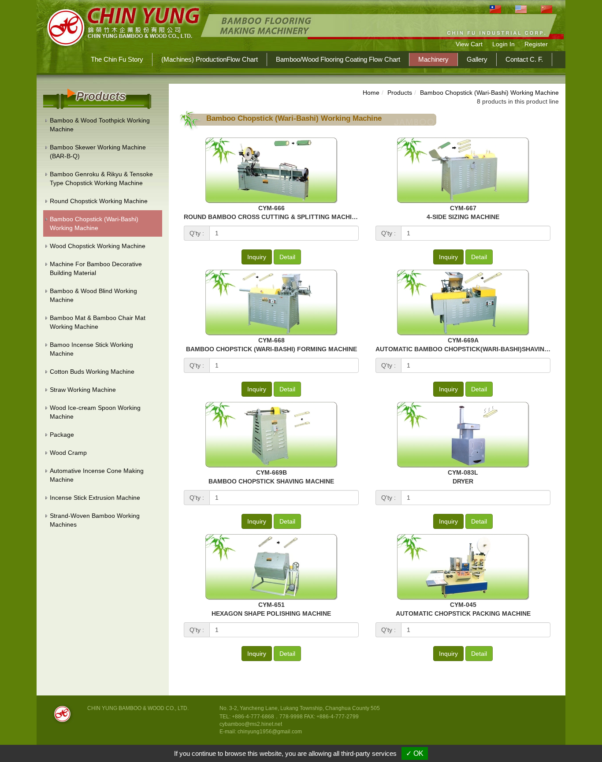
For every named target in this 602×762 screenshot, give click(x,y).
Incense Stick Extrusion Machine (95, 497)
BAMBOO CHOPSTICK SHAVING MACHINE (271, 481)
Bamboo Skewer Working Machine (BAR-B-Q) (98, 152)
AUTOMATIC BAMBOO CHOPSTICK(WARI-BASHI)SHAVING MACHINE (477, 349)
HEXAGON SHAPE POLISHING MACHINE (271, 613)
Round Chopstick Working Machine (99, 200)
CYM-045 (463, 604)
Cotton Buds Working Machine (92, 371)
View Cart (469, 44)
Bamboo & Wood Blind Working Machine (93, 295)
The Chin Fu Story (117, 59)
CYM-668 (271, 340)
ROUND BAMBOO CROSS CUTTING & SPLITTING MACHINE (272, 216)
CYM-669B (271, 472)
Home (371, 92)
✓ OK (415, 753)
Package (62, 434)
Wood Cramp (68, 452)
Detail (287, 256)
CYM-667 (463, 208)
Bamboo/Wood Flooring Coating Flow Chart (338, 59)
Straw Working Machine (83, 389)
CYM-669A (463, 340)
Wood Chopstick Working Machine (97, 245)
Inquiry (256, 256)
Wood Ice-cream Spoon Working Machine (95, 412)
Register (536, 44)
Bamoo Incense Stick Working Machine (91, 349)
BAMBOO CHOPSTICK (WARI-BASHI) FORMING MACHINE (271, 349)
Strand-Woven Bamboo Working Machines (95, 520)
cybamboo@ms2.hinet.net (250, 724)
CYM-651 (271, 604)
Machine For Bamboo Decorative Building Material (96, 268)
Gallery (477, 59)
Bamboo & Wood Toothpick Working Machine (100, 125)
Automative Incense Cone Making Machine (97, 475)
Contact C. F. (524, 59)
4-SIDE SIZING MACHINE (463, 216)
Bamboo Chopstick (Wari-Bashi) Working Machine (94, 223)
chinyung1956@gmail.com (270, 732)
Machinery (433, 59)
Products (399, 92)
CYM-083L (463, 472)
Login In (503, 44)
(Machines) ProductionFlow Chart (209, 59)
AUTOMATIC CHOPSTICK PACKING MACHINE (463, 613)
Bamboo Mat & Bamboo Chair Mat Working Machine (97, 322)
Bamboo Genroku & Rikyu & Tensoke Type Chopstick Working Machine (101, 178)
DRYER (463, 481)
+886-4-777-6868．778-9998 (267, 717)
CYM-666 (271, 208)
